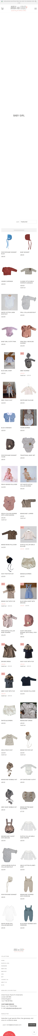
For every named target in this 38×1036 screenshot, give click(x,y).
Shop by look (5, 963)
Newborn (4, 965)
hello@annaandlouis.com (14, 1008)
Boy (2, 976)
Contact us (4, 979)
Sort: (17, 221)
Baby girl (4, 968)
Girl (2, 974)
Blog (2, 985)
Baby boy (4, 971)
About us (4, 982)
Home (3, 960)
